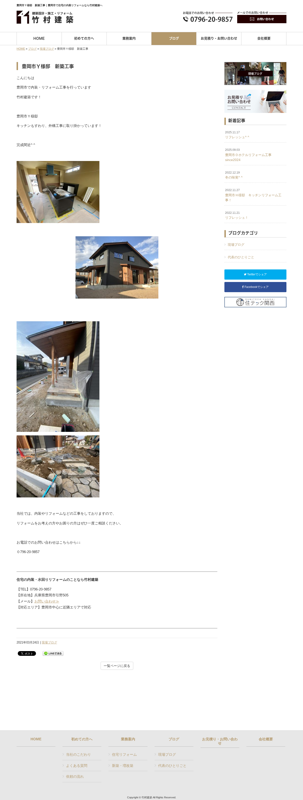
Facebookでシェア (256, 287)
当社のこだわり (78, 754)
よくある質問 (76, 766)
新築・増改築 (122, 766)
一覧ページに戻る (117, 666)
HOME (21, 48)
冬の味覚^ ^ (234, 175)
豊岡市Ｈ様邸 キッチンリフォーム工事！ (253, 195)
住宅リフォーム (124, 754)
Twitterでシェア (256, 274)
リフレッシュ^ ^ (237, 135)
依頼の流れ (75, 776)
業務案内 (128, 739)
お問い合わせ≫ (46, 601)
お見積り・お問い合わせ (220, 741)
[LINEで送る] (53, 653)
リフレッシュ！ (236, 215)
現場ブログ (47, 48)
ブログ (32, 48)
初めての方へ (82, 739)
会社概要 (266, 739)
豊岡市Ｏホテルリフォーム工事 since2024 (250, 155)
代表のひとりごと (241, 257)
